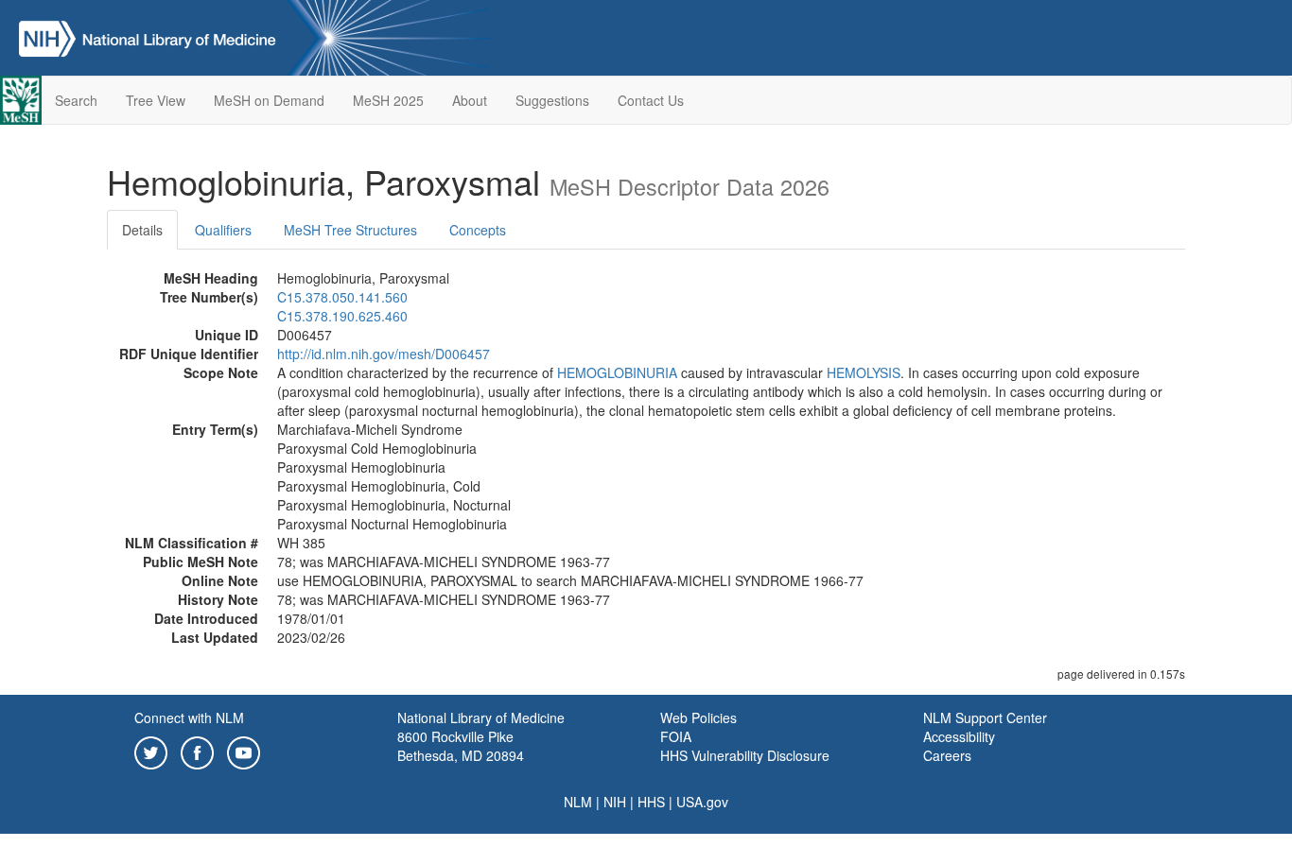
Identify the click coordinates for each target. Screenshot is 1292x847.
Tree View (155, 100)
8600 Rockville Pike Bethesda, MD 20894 (460, 746)
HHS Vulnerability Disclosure (744, 755)
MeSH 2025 (388, 100)
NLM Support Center (985, 717)
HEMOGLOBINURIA (617, 372)
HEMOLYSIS (863, 372)
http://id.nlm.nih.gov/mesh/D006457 (383, 353)
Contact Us (651, 100)
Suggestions (552, 100)
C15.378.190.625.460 (342, 315)
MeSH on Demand (269, 100)
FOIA (675, 736)
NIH (614, 801)
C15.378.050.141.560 (342, 296)
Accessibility (959, 736)
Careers (947, 755)
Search (76, 100)
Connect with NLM (189, 717)
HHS (651, 801)
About (469, 100)
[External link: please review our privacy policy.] (150, 750)
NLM (578, 801)
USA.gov (702, 801)
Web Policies (698, 717)
